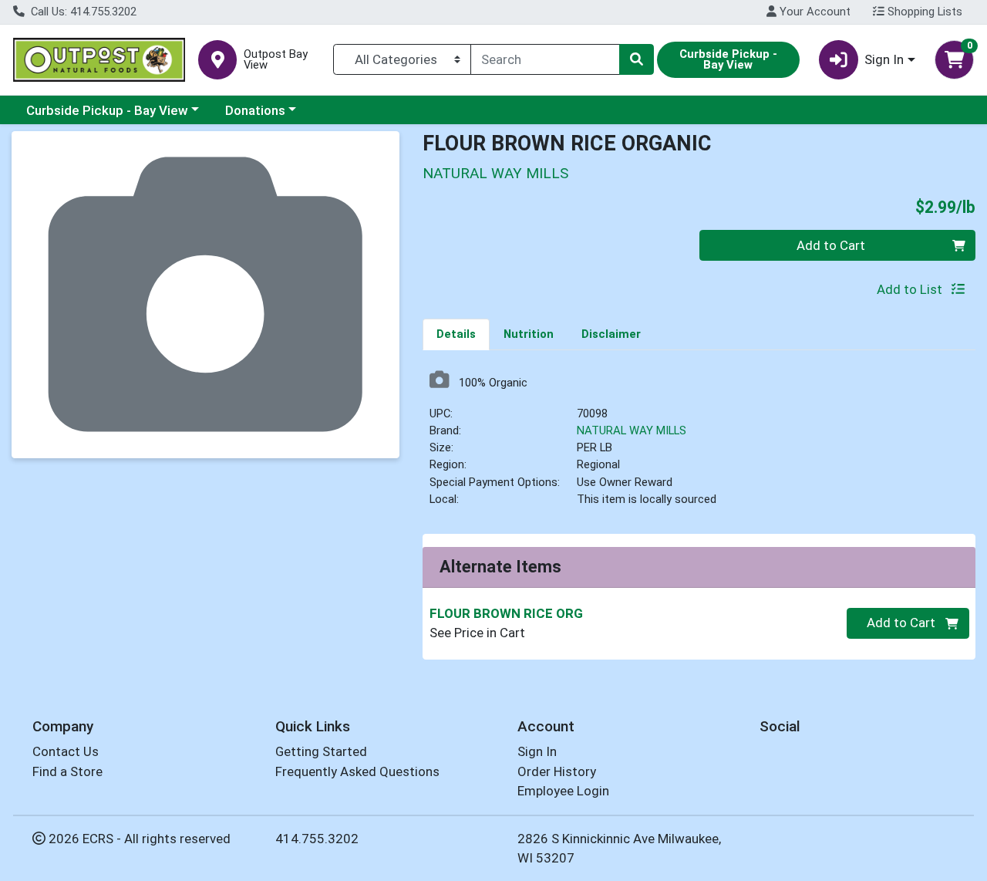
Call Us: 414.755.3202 (82, 12)
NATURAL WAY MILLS (631, 430)
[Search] (636, 59)
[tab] (456, 334)
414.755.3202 (317, 838)
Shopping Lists (923, 12)
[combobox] (545, 59)
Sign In (537, 751)
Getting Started (321, 751)
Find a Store (67, 771)
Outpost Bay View (276, 60)
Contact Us (65, 751)
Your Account (813, 12)
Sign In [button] (884, 59)
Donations (255, 110)
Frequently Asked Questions (357, 771)
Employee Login (563, 790)
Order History (556, 771)
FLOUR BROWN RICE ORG (506, 613)
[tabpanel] (699, 445)
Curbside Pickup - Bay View (107, 110)
